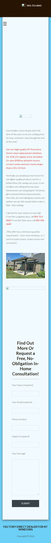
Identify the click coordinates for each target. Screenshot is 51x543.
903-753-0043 (33, 5)
